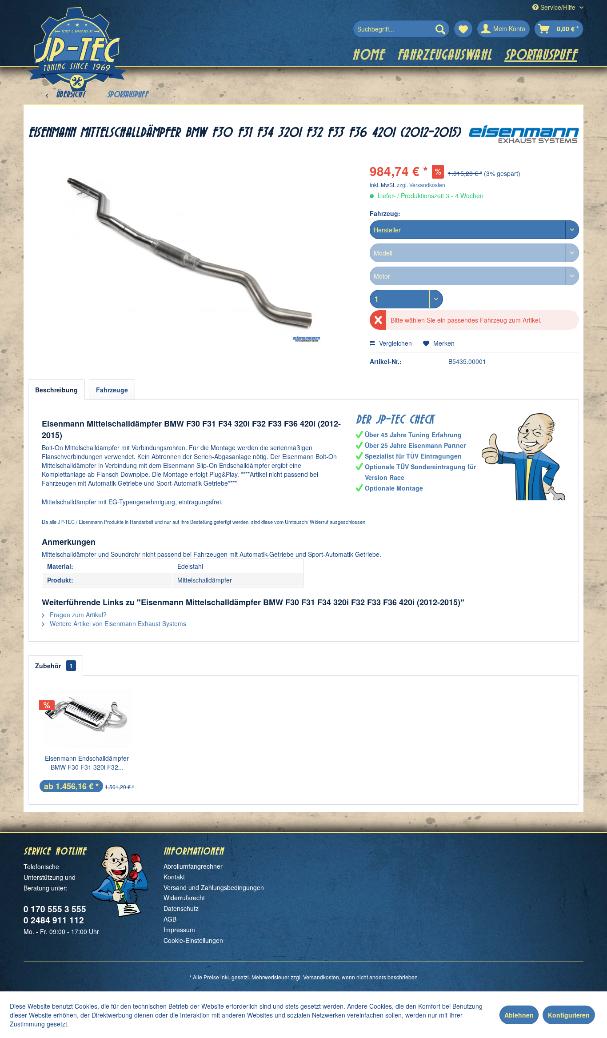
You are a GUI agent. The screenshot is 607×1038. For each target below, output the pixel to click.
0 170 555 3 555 (55, 909)
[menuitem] (401, 29)
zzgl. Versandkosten (421, 184)
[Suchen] (440, 29)
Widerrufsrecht (184, 897)
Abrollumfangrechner (193, 866)
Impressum (179, 929)
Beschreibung (56, 389)
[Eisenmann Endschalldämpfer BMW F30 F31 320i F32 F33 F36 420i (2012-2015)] (87, 718)
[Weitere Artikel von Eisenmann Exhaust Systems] (524, 140)
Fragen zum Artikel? (77, 614)
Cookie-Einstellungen (193, 940)
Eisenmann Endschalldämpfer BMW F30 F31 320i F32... (87, 762)
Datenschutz (181, 908)
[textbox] (474, 230)
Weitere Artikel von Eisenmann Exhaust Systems (117, 623)
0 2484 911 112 (54, 920)
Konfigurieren (569, 1014)
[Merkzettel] (463, 29)
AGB (170, 918)
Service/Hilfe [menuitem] (558, 7)
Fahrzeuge (112, 389)
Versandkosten (321, 977)
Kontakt (174, 876)
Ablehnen (519, 1014)
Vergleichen (394, 343)
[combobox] (474, 229)
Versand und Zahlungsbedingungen (214, 887)
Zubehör (54, 665)
